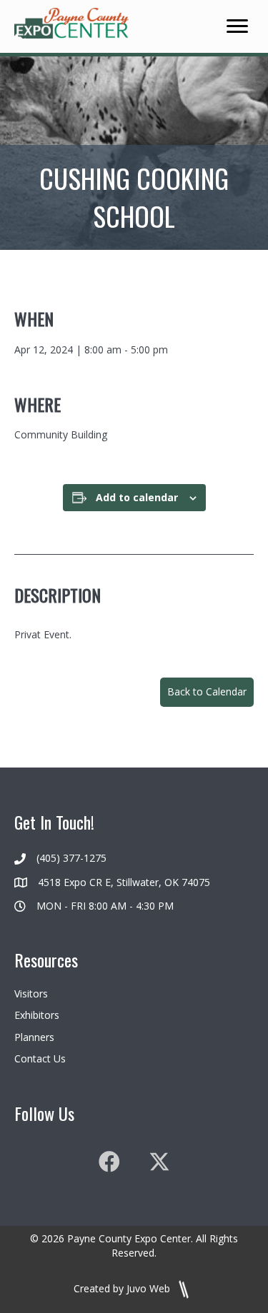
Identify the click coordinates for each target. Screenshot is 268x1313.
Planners (34, 1037)
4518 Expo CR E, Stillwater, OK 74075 (124, 882)
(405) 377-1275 (71, 858)
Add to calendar (137, 498)
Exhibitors (36, 1015)
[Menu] (237, 26)
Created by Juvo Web (123, 1288)
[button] (207, 692)
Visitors (31, 993)
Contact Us (40, 1058)
